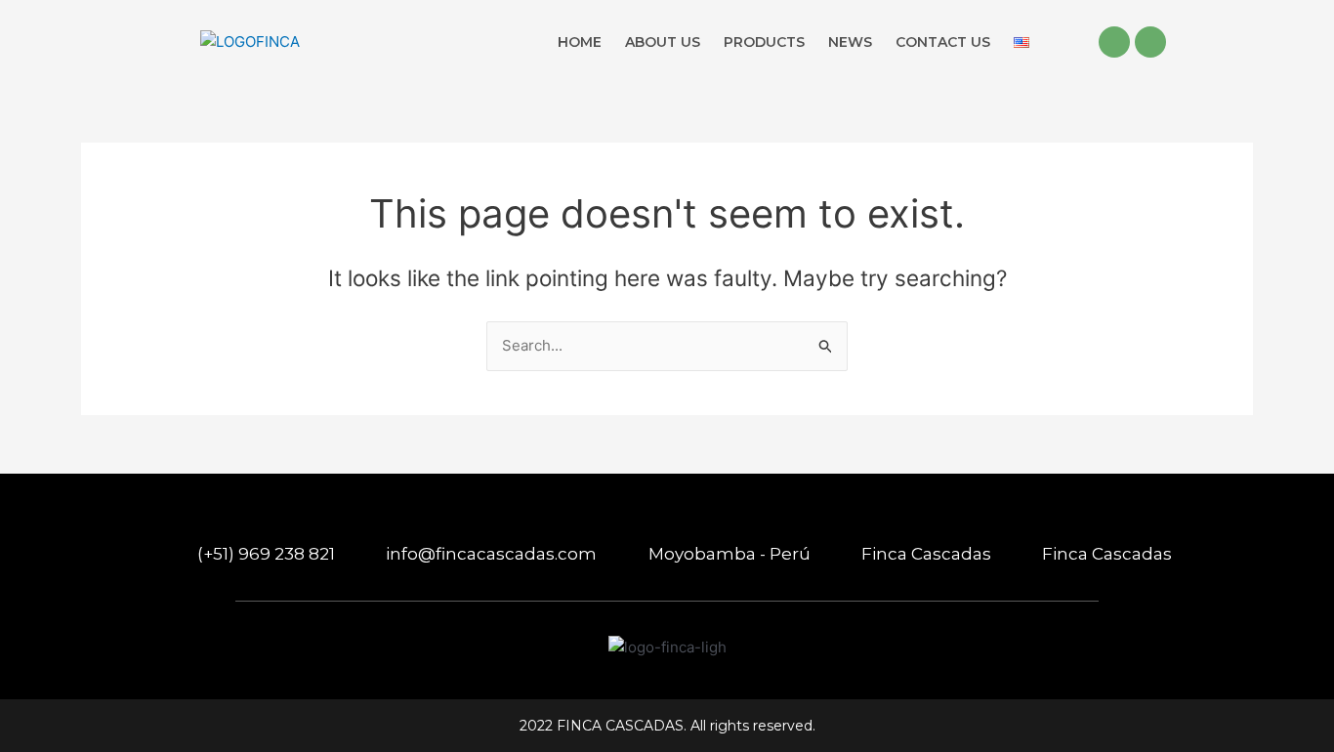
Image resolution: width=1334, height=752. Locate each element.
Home (580, 42)
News (850, 42)
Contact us (943, 42)
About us (662, 42)
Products (764, 42)
